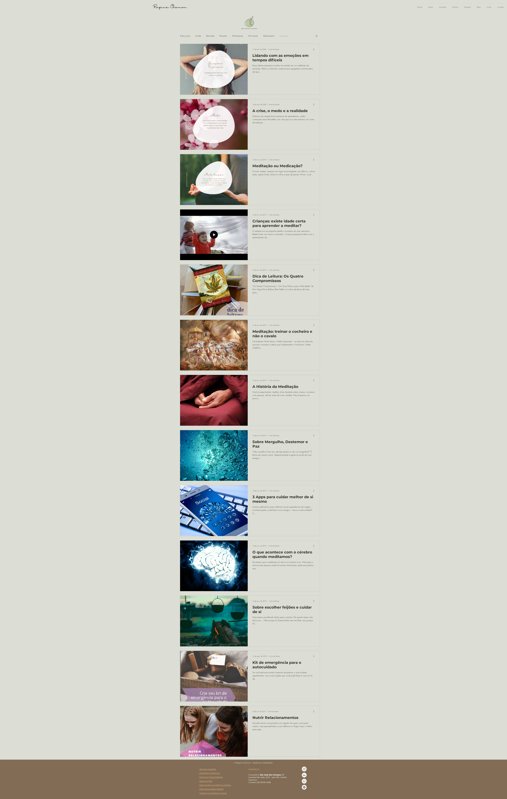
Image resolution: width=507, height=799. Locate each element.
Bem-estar (210, 35)
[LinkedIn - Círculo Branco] (304, 775)
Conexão (284, 35)
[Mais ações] (314, 49)
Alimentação (237, 35)
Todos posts (185, 35)
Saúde (198, 35)
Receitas (223, 35)
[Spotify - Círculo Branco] (304, 787)
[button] (316, 36)
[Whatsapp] (304, 781)
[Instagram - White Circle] (304, 769)
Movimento (253, 35)
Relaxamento (268, 35)
